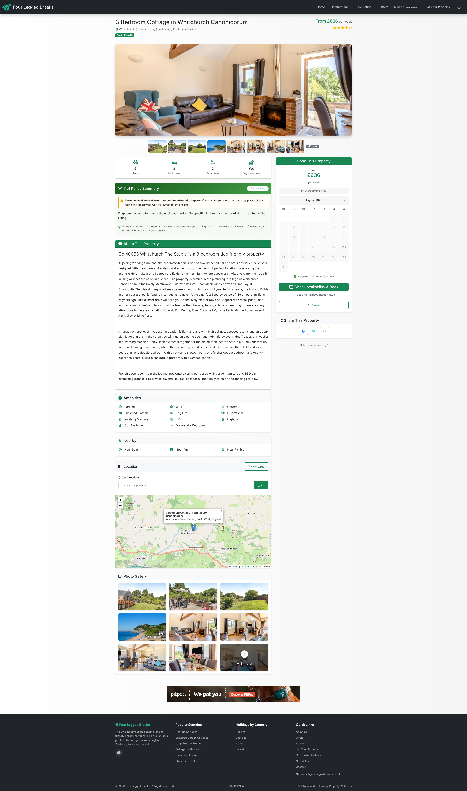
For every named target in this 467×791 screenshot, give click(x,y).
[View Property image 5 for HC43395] (193, 627)
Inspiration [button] (364, 7)
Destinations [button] (340, 7)
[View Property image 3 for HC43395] (244, 596)
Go (263, 485)
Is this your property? (315, 345)
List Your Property (437, 7)
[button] (193, 527)
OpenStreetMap (250, 566)
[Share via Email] (324, 331)
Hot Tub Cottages (186, 731)
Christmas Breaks (186, 761)
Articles (300, 743)
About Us (302, 731)
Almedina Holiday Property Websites (329, 786)
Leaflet (235, 566)
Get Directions (131, 477)
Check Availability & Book (316, 287)
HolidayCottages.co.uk (321, 294)
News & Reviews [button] (405, 7)
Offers (384, 7)
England (241, 731)
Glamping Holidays (187, 755)
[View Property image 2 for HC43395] (193, 596)
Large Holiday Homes (188, 743)
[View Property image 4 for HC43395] (142, 627)
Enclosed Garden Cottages (192, 737)
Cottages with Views (188, 749)
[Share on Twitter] (313, 331)
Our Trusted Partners (308, 755)
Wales (239, 743)
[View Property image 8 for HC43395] (193, 657)
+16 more (312, 146)
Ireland (240, 749)
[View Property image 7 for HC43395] (142, 657)
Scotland (241, 737)
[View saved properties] (459, 7)
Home (321, 7)
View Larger (258, 466)
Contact (301, 766)
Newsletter (302, 761)
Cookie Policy (236, 785)
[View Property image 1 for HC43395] (142, 596)
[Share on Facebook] (303, 331)
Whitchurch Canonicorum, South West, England (158, 29)
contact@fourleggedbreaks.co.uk (320, 774)
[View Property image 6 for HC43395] (244, 627)
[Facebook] (119, 753)
